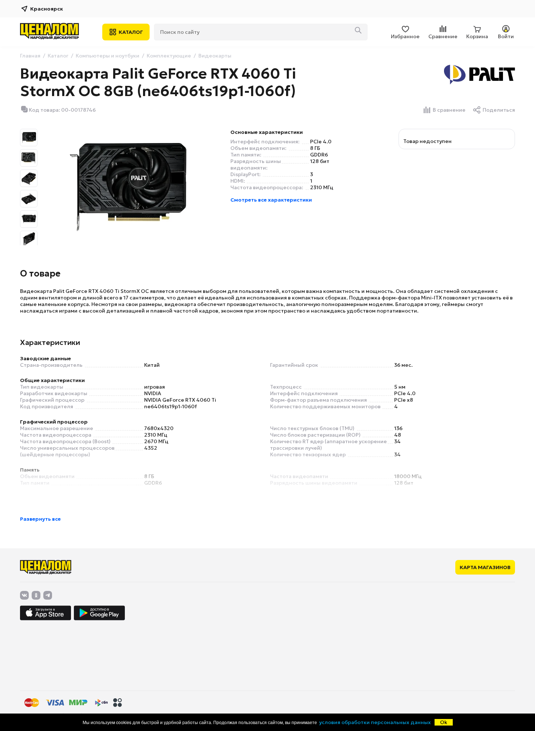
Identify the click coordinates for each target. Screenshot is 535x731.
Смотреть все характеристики (271, 199)
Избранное (405, 36)
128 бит (319, 161)
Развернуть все (40, 519)
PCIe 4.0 (321, 141)
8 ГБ (315, 148)
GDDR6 (319, 154)
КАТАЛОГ (131, 32)
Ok (443, 722)
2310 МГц (321, 187)
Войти (506, 36)
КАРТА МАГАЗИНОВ (485, 567)
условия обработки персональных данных (375, 722)
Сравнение (442, 36)
